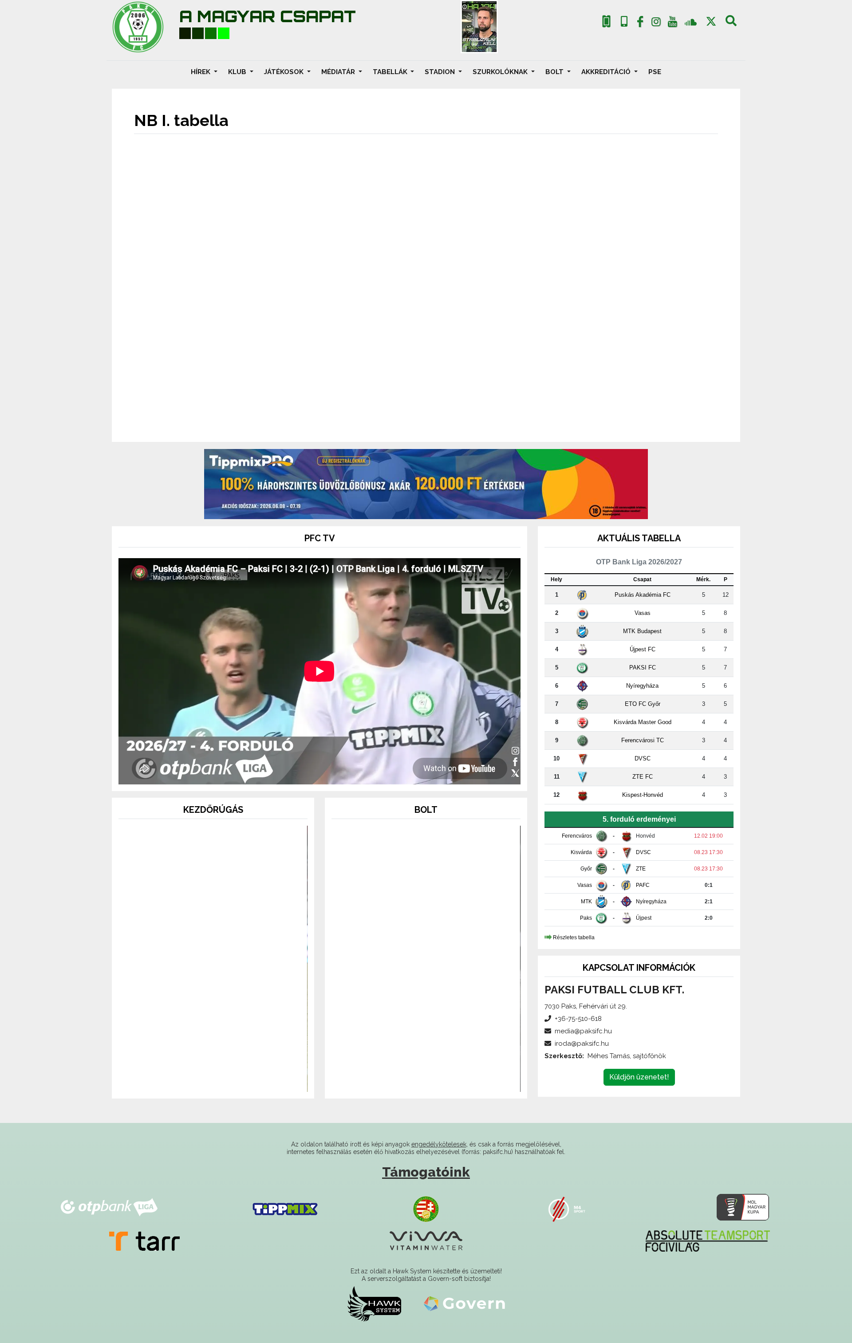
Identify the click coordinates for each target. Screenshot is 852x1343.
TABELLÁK (391, 72)
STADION (441, 72)
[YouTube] (672, 23)
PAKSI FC (642, 667)
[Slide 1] (197, 1080)
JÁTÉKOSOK (284, 72)
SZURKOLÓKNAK (501, 72)
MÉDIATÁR (339, 72)
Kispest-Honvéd (642, 795)
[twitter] (711, 22)
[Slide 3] (229, 1080)
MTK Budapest (642, 631)
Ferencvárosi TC (642, 740)
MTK (586, 901)
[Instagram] (656, 23)
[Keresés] (731, 23)
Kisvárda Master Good (642, 722)
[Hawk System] (374, 1303)
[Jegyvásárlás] (606, 22)
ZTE (641, 869)
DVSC (643, 758)
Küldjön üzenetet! (639, 1077)
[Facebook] (639, 23)
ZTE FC (642, 776)
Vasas (643, 613)
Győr (586, 869)
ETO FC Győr (642, 704)
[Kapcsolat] (624, 22)
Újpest (643, 918)
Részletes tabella (574, 937)
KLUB (238, 72)
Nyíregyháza (642, 685)
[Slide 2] (213, 1080)
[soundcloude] (691, 22)
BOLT (555, 72)
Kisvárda (581, 852)
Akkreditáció (606, 72)
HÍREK (201, 72)
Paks (586, 918)
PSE (654, 72)
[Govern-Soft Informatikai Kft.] (464, 1303)
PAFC (643, 885)
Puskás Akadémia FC (643, 594)
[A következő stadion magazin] (479, 26)
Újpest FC (642, 649)
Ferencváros (577, 836)
